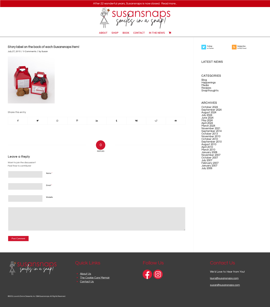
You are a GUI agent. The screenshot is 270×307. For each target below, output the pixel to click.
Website (49, 197)
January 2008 (209, 152)
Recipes (206, 88)
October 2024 (209, 107)
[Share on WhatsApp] (57, 121)
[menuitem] (103, 33)
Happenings (208, 82)
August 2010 (208, 144)
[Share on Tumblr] (116, 121)
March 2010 (208, 149)
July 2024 (206, 115)
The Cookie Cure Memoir (95, 277)
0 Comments (29, 51)
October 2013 (209, 133)
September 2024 (211, 109)
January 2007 (209, 165)
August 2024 (208, 112)
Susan (45, 51)
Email (49, 185)
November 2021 (210, 128)
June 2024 (207, 117)
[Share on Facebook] (18, 121)
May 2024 (207, 120)
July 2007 (206, 160)
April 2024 (207, 123)
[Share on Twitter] (37, 121)
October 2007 (209, 157)
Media (205, 85)
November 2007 (210, 155)
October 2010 (209, 139)
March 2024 (208, 125)
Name (49, 173)
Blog (204, 80)
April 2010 (207, 147)
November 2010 (210, 136)
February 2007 (209, 163)
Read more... (169, 3)
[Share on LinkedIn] (97, 121)
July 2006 (206, 168)
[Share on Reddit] (156, 121)
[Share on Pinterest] (77, 121)
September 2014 (211, 131)
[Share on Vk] (136, 121)
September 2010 (211, 141)
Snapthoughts (210, 90)
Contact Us (87, 281)
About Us (85, 273)
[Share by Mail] (175, 121)
